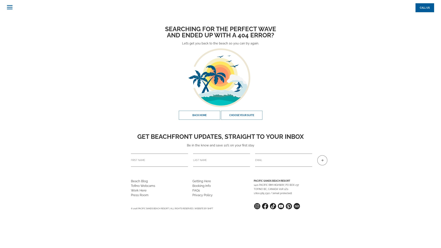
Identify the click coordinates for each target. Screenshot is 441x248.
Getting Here (201, 181)
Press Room (139, 195)
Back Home (199, 115)
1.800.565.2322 (262, 193)
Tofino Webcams (143, 186)
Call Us (425, 7)
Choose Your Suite (241, 115)
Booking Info (201, 186)
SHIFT (210, 208)
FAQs (196, 190)
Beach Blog (139, 181)
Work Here (139, 190)
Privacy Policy (202, 195)
